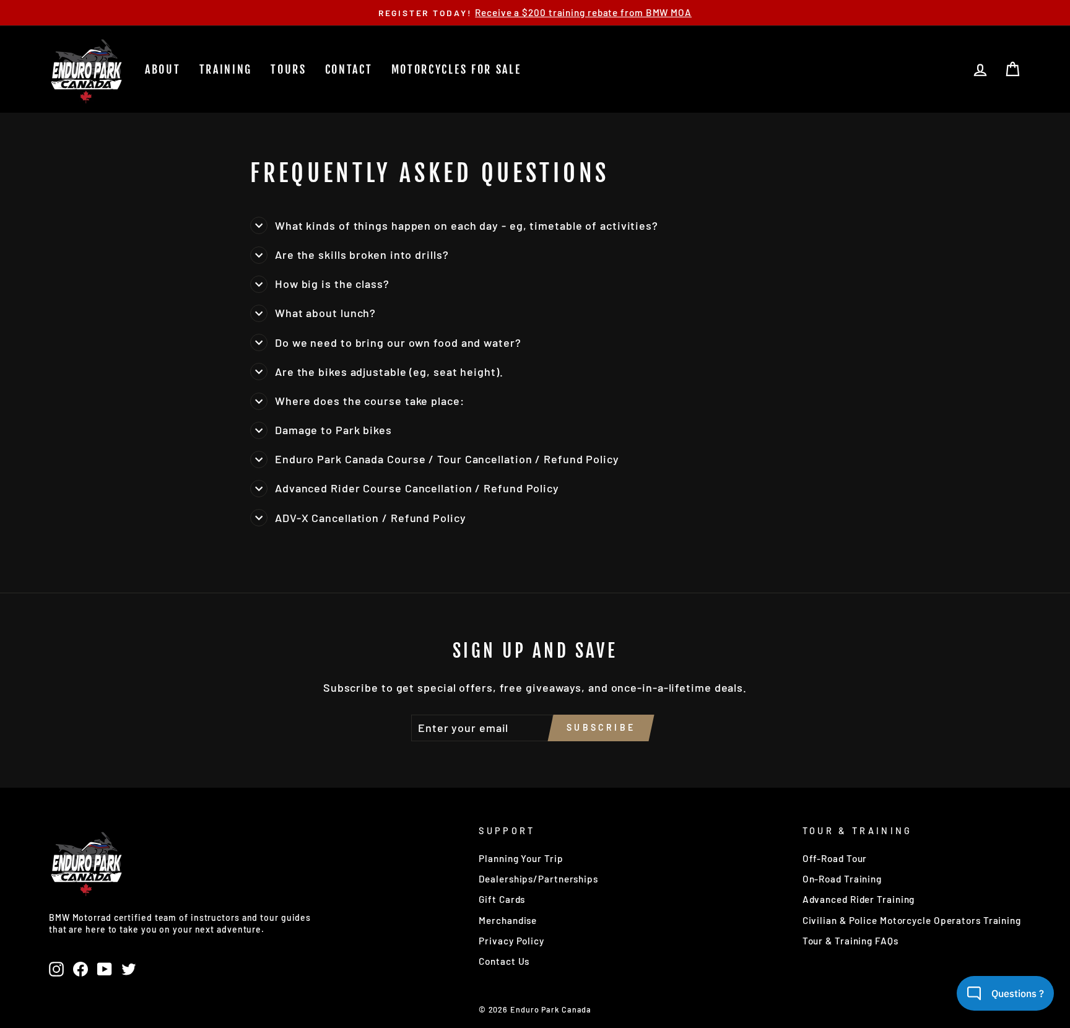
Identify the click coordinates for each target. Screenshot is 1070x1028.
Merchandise (508, 920)
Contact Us (504, 961)
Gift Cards (502, 899)
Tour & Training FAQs (850, 940)
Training (226, 69)
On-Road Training (842, 878)
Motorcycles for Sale (456, 69)
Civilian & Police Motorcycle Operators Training (911, 920)
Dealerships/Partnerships (538, 878)
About (163, 69)
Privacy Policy (511, 940)
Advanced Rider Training (858, 899)
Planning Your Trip (521, 858)
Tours (289, 69)
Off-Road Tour (835, 858)
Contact (349, 69)
